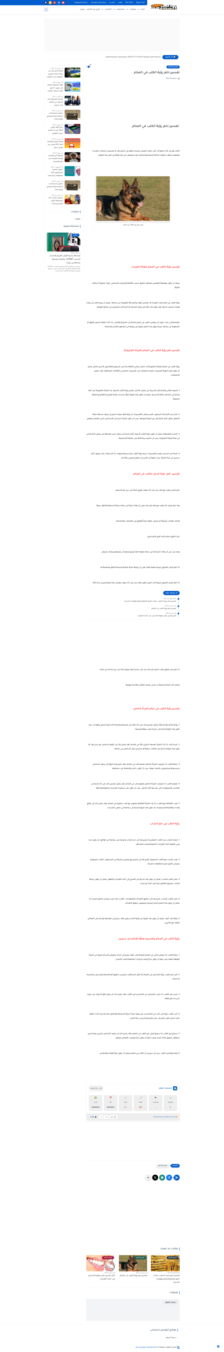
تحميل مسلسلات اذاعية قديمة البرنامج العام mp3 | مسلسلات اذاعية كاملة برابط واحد (55, 116)
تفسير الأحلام (173, 67)
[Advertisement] (112, 35)
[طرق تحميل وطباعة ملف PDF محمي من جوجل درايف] (72, 143)
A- (101, 1117)
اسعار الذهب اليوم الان (98, 2)
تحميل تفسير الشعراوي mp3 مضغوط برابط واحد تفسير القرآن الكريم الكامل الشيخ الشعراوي (55, 173)
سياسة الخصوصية (81, 2)
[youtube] (63, 2)
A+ (106, 1117)
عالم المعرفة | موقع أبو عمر (146, 1347)
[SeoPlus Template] (178, 1347)
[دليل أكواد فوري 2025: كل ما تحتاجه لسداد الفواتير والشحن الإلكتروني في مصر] (72, 129)
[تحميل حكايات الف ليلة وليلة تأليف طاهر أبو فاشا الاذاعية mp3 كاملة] (72, 199)
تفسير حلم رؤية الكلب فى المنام (164, 609)
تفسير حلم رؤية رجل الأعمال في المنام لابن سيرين (55, 102)
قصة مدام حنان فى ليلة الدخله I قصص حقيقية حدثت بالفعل (55, 74)
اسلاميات (121, 9)
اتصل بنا (112, 2)
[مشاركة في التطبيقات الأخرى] (148, 1177)
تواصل (92, 1117)
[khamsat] (50, 2)
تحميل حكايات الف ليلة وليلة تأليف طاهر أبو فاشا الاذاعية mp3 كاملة (55, 201)
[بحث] (46, 9)
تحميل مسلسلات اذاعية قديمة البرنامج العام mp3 (55, 187)
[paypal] (45, 2)
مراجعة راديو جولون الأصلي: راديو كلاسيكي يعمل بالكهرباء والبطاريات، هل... (131, 57)
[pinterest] (54, 2)
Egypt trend (140, 2)
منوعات (133, 9)
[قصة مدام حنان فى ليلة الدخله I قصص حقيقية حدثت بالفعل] (72, 73)
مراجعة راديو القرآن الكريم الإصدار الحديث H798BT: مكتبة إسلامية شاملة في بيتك (65, 259)
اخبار (143, 9)
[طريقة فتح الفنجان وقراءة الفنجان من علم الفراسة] (72, 157)
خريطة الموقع (171, 1337)
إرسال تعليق (170, 1302)
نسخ (112, 1117)
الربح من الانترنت (93, 9)
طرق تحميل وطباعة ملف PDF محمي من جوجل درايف (55, 145)
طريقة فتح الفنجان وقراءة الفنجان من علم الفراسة (55, 159)
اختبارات (108, 9)
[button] (169, 1177)
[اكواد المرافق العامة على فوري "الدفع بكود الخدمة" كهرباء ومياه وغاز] (72, 87)
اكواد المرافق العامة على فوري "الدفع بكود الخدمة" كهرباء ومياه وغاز (55, 88)
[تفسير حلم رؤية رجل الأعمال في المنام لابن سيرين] (72, 101)
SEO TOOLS (129, 2)
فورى (82, 9)
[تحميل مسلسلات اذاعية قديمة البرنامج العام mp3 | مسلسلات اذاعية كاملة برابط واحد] (72, 115)
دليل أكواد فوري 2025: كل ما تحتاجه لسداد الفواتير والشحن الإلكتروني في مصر (55, 131)
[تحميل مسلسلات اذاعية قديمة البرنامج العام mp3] (72, 185)
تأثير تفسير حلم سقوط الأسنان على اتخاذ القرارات (156, 616)
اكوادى (120, 2)
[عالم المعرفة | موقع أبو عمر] (164, 6)
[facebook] (58, 2)
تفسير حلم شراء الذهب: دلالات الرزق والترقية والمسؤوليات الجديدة (150, 601)
